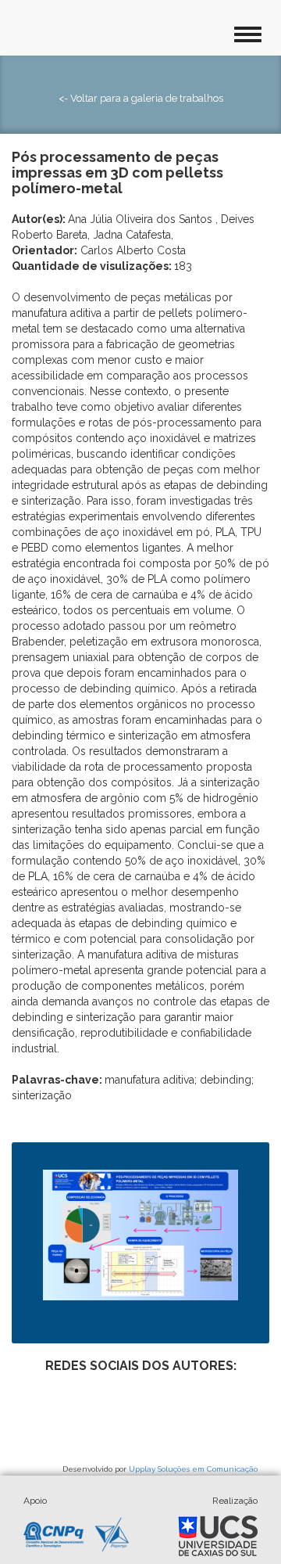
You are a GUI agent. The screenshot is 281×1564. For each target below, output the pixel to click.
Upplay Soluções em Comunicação (193, 1469)
